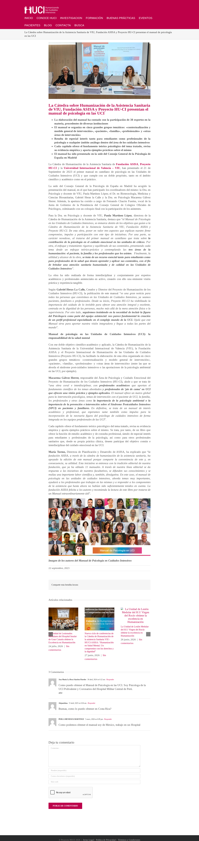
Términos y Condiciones (129, 840)
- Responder (109, 680)
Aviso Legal (88, 840)
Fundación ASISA (127, 164)
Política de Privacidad (106, 840)
